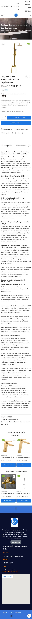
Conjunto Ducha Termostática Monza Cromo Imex (23, 493)
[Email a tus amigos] (22, 133)
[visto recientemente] (29, 616)
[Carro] (30, 15)
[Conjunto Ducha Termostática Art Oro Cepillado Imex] (30, 77)
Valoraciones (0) (23, 146)
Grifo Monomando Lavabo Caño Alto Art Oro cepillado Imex (23, 458)
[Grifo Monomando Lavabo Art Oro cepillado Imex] (8, 445)
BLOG (5, 6)
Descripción (6, 146)
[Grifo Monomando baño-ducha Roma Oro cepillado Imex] (8, 481)
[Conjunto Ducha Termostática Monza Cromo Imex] (23, 481)
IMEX (6, 90)
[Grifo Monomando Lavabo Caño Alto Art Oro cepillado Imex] (23, 445)
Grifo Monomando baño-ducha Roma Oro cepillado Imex (8, 493)
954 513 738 (18, 6)
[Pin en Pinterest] (19, 133)
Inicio (2, 31)
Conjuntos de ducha (25, 422)
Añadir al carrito (19, 117)
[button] (8, 465)
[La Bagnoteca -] (16, 15)
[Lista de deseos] (3, 44)
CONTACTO (11, 6)
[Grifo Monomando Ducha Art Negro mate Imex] (26, 77)
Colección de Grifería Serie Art (12, 33)
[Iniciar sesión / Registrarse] (27, 15)
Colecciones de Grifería (24, 31)
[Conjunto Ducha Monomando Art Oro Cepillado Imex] (16, 57)
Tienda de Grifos (10, 31)
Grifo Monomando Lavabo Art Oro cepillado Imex (8, 458)
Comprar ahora (16, 123)
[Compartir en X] (12, 133)
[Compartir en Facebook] (15, 133)
